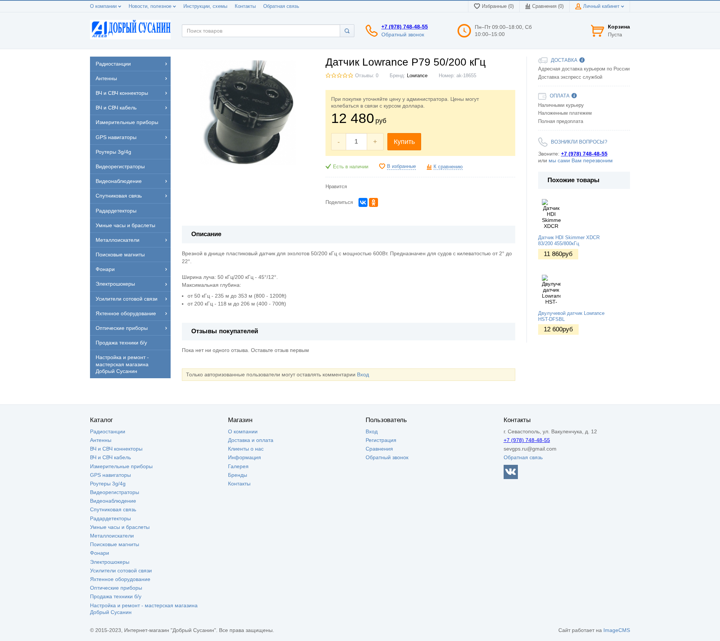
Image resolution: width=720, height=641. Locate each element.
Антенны (100, 440)
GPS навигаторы (110, 475)
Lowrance (417, 75)
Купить (404, 141)
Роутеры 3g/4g (108, 484)
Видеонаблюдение (113, 501)
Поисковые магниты (114, 544)
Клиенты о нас (246, 449)
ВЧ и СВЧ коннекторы (116, 449)
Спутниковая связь (113, 509)
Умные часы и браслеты (120, 527)
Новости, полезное (151, 6)
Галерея (238, 466)
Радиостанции (107, 431)
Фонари (99, 553)
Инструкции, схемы (205, 6)
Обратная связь (281, 6)
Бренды (237, 475)
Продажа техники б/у (115, 596)
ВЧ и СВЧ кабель (110, 457)
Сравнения (379, 449)
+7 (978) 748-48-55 (404, 27)
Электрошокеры (109, 562)
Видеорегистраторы (114, 492)
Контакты (245, 6)
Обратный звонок (402, 34)
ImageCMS (616, 630)
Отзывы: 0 (366, 75)
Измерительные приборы (121, 466)
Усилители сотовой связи (121, 571)
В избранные (401, 166)
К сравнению (448, 166)
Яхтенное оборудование (120, 579)
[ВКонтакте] (363, 202)
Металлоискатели (112, 536)
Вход (363, 374)
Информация (244, 457)
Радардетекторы (110, 518)
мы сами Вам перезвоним (581, 160)
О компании (104, 6)
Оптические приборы (116, 588)
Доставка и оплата (250, 440)
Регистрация (381, 440)
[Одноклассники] (373, 202)
